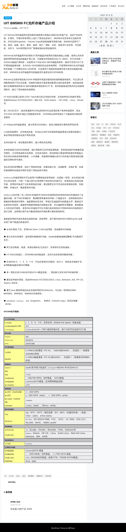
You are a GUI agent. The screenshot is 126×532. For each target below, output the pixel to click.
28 (106, 41)
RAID (104, 128)
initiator (113, 124)
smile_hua (15, 501)
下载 (92, 131)
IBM (107, 124)
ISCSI (119, 124)
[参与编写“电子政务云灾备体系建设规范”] (95, 73)
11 (91, 32)
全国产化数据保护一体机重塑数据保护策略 (111, 83)
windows (116, 128)
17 (122, 32)
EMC (98, 124)
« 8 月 (102, 45)
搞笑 (92, 142)
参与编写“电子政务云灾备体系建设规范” (112, 72)
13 (101, 32)
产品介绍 (48, 476)
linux (17, 476)
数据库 (107, 142)
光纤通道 (31, 476)
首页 (63, 6)
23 (116, 37)
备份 (109, 135)
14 (106, 32)
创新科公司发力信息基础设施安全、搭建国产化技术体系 (111, 60)
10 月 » (110, 45)
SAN (109, 128)
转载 (107, 145)
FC (5, 476)
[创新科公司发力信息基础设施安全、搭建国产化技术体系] (95, 60)
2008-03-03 (15, 505)
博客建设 (103, 135)
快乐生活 (113, 138)
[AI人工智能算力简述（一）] (95, 94)
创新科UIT (39, 476)
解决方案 (101, 145)
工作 (101, 138)
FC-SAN (11, 476)
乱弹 (98, 131)
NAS (92, 128)
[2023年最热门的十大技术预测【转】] (95, 106)
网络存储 (8, 18)
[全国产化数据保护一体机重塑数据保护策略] (95, 83)
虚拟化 (93, 145)
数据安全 (100, 142)
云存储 (104, 131)
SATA (23, 476)
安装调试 (94, 138)
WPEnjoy (71, 528)
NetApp (98, 128)
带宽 (106, 138)
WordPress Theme (58, 528)
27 (101, 41)
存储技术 (116, 135)
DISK (92, 124)
